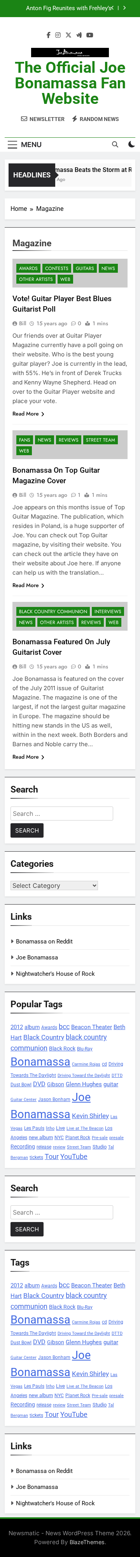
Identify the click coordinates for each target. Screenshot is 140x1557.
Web (65, 279)
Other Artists (36, 279)
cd (104, 1064)
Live (60, 1128)
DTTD (117, 1075)
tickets (36, 1157)
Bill (22, 323)
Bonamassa (40, 1061)
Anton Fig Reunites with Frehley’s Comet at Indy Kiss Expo (69, 8)
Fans (24, 440)
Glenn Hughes (84, 1084)
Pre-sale (100, 1137)
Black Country (43, 1037)
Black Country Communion (53, 611)
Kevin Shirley (90, 1116)
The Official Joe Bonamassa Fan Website (70, 83)
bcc (64, 1026)
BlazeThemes (87, 1542)
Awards (28, 268)
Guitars (85, 268)
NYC (59, 1137)
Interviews (107, 611)
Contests (56, 268)
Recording (22, 1146)
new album (41, 1137)
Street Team (100, 440)
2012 (16, 1027)
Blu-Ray (85, 1049)
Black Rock (62, 1048)
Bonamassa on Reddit (44, 941)
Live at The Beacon (84, 1128)
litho (50, 1128)
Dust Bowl (21, 1084)
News (108, 268)
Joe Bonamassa (37, 957)
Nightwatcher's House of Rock (55, 973)
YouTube (74, 1156)
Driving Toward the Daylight (84, 1075)
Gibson (55, 1084)
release (44, 1147)
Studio (100, 1147)
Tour (52, 1156)
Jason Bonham (54, 1099)
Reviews (69, 440)
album (32, 1027)
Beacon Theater (91, 1027)
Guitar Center (23, 1099)
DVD (39, 1084)
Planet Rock (77, 1137)
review (59, 1147)
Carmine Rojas (86, 1064)
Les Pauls (34, 1128)
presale (116, 1137)
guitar (110, 1084)
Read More (25, 413)
